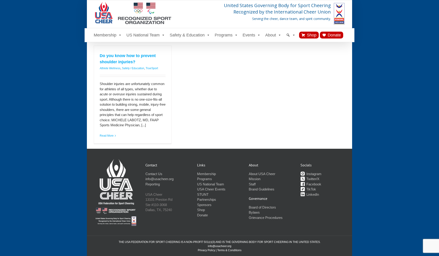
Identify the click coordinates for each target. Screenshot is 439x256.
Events (249, 35)
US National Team (143, 35)
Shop (311, 35)
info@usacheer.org (159, 179)
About (270, 35)
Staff (252, 184)
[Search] (291, 35)
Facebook (313, 184)
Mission (254, 179)
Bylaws (254, 212)
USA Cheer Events (211, 189)
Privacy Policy (206, 250)
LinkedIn (312, 194)
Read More (107, 135)
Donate (334, 35)
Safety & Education (187, 35)
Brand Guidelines (261, 189)
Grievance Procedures (266, 218)
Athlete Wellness (110, 68)
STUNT (203, 194)
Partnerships (206, 199)
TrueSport (152, 68)
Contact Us (153, 174)
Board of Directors (262, 207)
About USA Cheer (262, 174)
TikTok (310, 189)
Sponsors (204, 205)
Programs (224, 35)
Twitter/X (312, 179)
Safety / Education (133, 68)
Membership (105, 35)
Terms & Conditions (229, 250)
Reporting (152, 184)
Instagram (313, 174)
